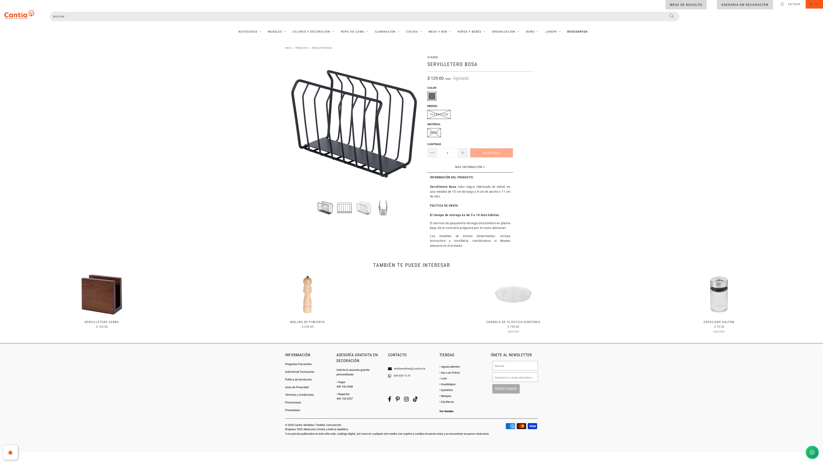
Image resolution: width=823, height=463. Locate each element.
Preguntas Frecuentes (298, 364)
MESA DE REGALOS (686, 4)
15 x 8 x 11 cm (439, 114)
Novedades (248, 31)
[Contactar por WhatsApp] (812, 452)
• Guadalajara (447, 384)
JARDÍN (551, 31)
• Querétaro (446, 390)
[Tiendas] (411, 363)
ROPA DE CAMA (352, 31)
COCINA (412, 31)
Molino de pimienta (307, 294)
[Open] (10, 452)
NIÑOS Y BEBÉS (469, 31)
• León (443, 378)
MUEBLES (275, 31)
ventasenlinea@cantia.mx (409, 368)
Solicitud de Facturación (299, 371)
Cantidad (434, 144)
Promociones (293, 402)
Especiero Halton (719, 294)
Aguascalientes (449, 366)
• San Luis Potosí (449, 372)
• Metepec (445, 396)
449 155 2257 (344, 398)
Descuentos (577, 31)
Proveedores (292, 410)
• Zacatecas (446, 401)
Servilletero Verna (102, 294)
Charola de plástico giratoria (513, 294)
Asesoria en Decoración (745, 4)
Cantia (298, 425)
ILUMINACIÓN (385, 31)
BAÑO (530, 31)
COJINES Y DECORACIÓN (311, 31)
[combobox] (365, 16)
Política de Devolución (298, 379)
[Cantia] (19, 15)
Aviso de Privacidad (297, 387)
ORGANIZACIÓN (503, 31)
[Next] (415, 124)
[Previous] (292, 124)
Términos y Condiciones (299, 394)
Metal (434, 132)
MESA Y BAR (438, 31)
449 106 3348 (344, 386)
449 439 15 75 (401, 375)
